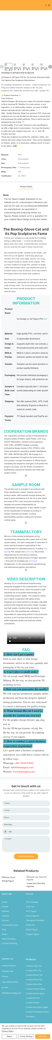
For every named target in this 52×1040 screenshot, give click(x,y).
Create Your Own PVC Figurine (36, 885)
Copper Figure (32, 934)
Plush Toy (30, 925)
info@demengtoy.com (11, 993)
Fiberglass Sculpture (35, 920)
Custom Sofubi (32, 1003)
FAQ (4, 930)
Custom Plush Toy (34, 980)
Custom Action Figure (35, 989)
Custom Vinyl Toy (34, 966)
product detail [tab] (26, 187)
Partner (5, 907)
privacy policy (8, 1031)
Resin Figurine (32, 916)
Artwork (5, 911)
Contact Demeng (9, 943)
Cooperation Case (10, 925)
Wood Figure (32, 930)
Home (4, 902)
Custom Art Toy (33, 998)
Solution (5, 916)
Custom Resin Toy (34, 975)
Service (5, 920)
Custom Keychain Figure (37, 1007)
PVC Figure (31, 911)
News (4, 934)
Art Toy (47, 319)
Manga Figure (8, 881)
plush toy (29, 552)
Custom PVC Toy (33, 970)
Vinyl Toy (30, 907)
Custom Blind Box (34, 984)
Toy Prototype (32, 902)
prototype (33, 561)
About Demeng (8, 939)
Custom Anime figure (35, 993)
